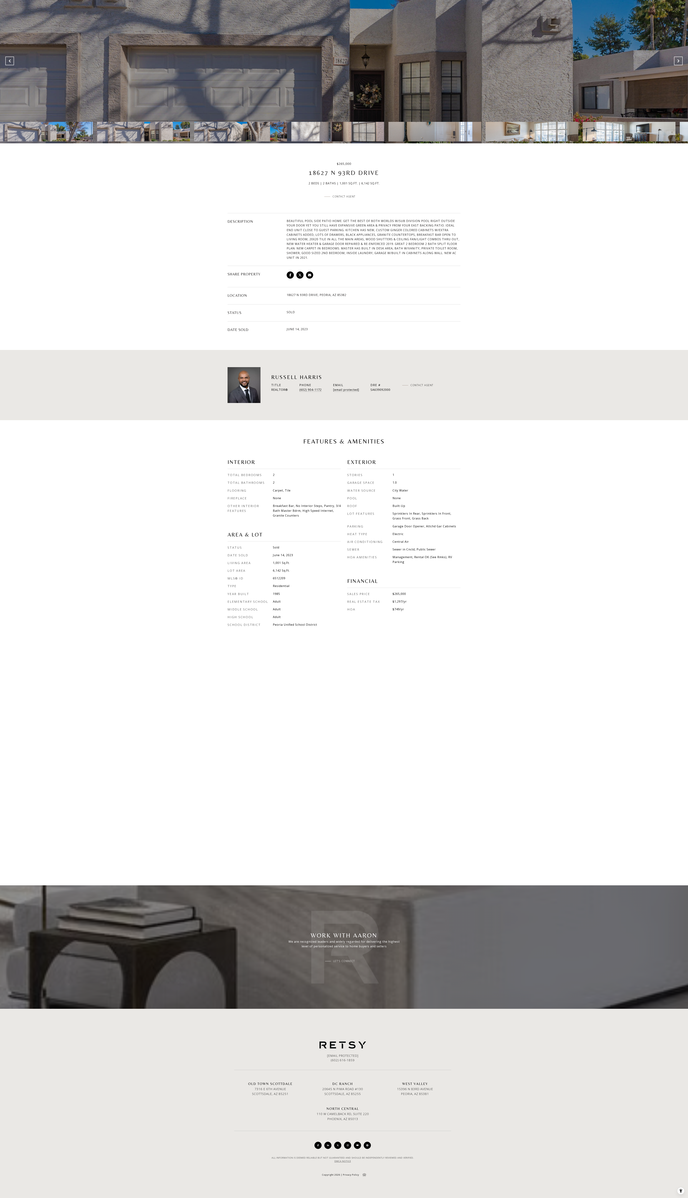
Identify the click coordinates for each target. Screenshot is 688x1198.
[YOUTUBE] (357, 1145)
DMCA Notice (343, 1161)
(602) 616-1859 (343, 1060)
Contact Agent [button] (344, 196)
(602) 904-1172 (310, 390)
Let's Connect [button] (344, 961)
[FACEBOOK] (318, 1145)
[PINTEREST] (367, 1145)
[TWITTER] (337, 1145)
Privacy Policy (351, 1174)
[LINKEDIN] (327, 1145)
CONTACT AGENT (421, 385)
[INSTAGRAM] (347, 1145)
